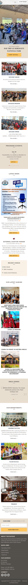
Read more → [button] (14, 438)
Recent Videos (5, 552)
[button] (2, 22)
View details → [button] (14, 83)
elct (19, 220)
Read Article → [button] (14, 232)
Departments (4, 550)
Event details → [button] (14, 54)
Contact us (4, 554)
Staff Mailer (23, 1)
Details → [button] (14, 162)
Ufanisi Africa (14, 582)
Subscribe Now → (14, 529)
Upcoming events (5, 548)
